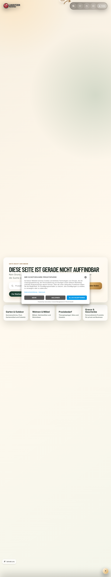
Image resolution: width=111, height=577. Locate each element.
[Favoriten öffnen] (80, 6)
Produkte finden (92, 286)
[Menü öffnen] (93, 6)
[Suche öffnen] (73, 6)
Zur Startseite (17, 294)
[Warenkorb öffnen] (87, 6)
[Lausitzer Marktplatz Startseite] (11, 6)
